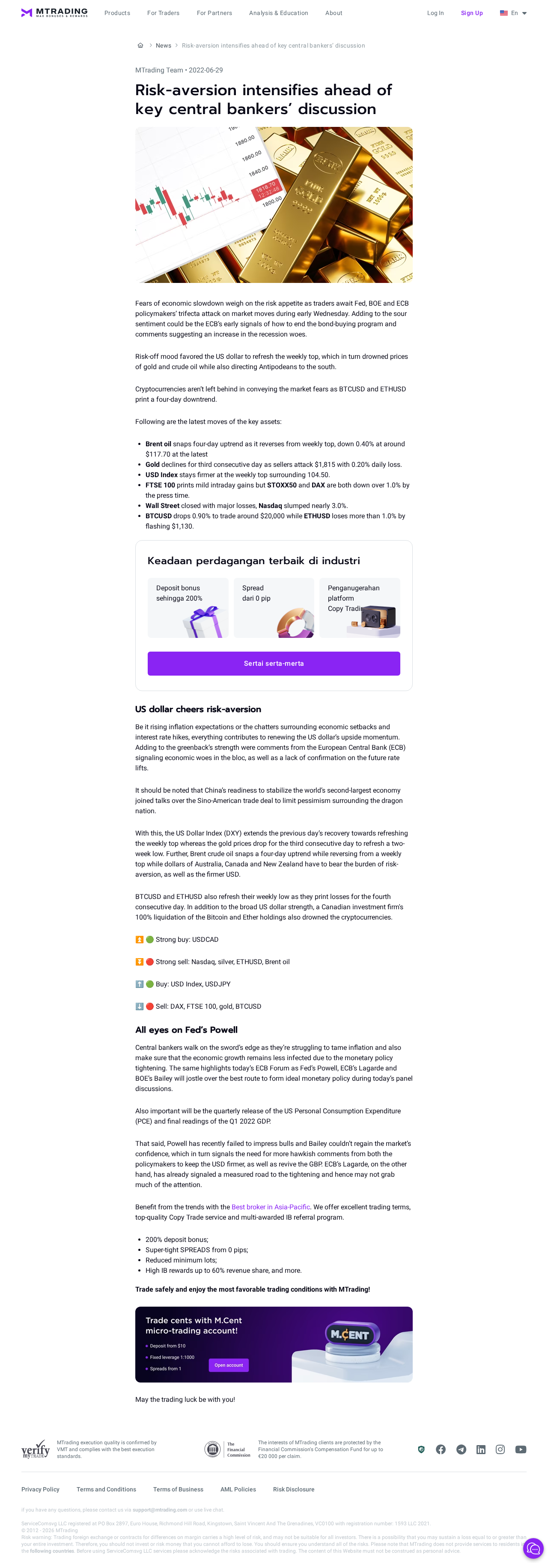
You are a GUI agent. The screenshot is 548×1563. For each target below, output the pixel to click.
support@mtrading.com (160, 1510)
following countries (52, 1551)
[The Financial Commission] (227, 1450)
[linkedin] (481, 1450)
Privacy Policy (40, 1489)
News (164, 45)
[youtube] (521, 1450)
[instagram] (500, 1450)
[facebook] (441, 1450)
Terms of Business (178, 1489)
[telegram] (461, 1450)
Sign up (472, 12)
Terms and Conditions (106, 1489)
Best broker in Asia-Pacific (271, 1207)
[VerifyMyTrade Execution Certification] (35, 1449)
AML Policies (238, 1489)
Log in (435, 12)
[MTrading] (54, 13)
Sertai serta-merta (274, 663)
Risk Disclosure (294, 1489)
